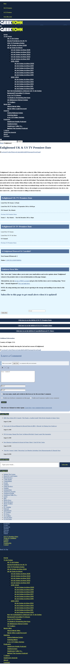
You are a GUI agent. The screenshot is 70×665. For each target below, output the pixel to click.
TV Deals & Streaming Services (18, 98)
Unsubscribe (7, 543)
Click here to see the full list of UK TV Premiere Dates (35, 320)
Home (5, 3)
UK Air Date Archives (15, 48)
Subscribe (4, 312)
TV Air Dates (8, 36)
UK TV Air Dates (13, 39)
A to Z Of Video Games (15, 117)
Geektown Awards (10, 132)
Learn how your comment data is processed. (38, 408)
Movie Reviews (8, 502)
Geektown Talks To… (15, 126)
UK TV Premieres (8, 8)
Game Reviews (8, 486)
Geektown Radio (9, 493)
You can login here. (24, 283)
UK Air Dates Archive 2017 (24, 70)
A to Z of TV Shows (14, 95)
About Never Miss (13, 106)
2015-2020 (15, 61)
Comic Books (8, 479)
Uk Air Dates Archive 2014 (24, 79)
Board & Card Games (10, 476)
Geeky (6, 497)
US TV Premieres (8, 12)
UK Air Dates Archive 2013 (24, 82)
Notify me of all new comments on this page (16, 398)
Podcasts (7, 119)
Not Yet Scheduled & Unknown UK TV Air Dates (24, 91)
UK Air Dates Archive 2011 (24, 86)
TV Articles (7, 512)
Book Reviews (8, 478)
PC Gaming (7, 507)
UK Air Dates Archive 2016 (24, 73)
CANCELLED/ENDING (13, 260)
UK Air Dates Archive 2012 (24, 84)
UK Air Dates (8, 517)
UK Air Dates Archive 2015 (24, 75)
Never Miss (7, 104)
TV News (6, 514)
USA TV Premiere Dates (15, 43)
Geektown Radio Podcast (16, 122)
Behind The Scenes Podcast (17, 128)
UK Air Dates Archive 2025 (20, 50)
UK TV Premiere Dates (11, 536)
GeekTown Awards (9, 491)
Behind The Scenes (9, 474)
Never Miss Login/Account (17, 109)
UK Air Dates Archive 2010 (24, 89)
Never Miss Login (8, 16)
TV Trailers (11, 102)
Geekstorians (12, 124)
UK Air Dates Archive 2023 (20, 54)
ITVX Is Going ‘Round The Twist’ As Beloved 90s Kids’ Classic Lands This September (27, 434)
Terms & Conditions (10, 538)
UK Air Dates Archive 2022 (20, 57)
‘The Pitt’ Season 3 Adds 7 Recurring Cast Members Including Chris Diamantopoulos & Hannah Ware (32, 450)
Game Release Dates (15, 113)
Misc (5, 498)
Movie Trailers (8, 503)
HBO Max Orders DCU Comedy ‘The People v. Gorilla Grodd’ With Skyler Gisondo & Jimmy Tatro (31, 418)
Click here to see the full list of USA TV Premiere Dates (35, 325)
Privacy (6, 541)
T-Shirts (6, 130)
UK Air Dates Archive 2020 (24, 64)
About (6, 134)
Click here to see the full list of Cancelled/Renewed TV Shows (35, 331)
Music (5, 505)
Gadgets (6, 484)
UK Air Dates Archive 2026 (17, 45)
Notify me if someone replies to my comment (45, 398)
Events (6, 483)
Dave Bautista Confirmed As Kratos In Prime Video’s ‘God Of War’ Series (24, 442)
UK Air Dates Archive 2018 (24, 68)
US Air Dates (8, 519)
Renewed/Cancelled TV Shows (18, 93)
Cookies (6, 540)
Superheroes (7, 510)
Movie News (7, 500)
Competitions (8, 481)
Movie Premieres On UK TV (17, 41)
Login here (15, 363)
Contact (6, 136)
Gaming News (12, 115)
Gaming (6, 111)
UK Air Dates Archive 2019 (24, 66)
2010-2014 (15, 77)
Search (20, 141)
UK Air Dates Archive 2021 (20, 59)
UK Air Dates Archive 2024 (20, 52)
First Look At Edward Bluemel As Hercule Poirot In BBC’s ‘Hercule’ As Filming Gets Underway (30, 426)
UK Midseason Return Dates (17, 100)
